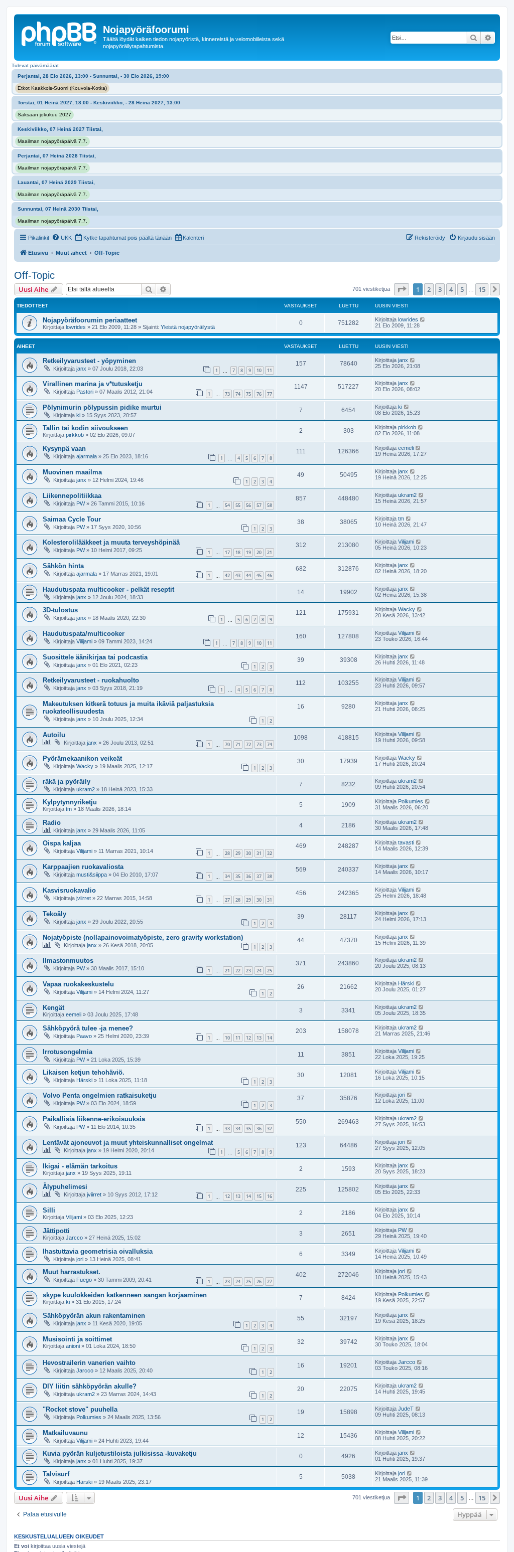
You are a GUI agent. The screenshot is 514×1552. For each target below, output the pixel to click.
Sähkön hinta (63, 566)
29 (237, 853)
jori (401, 1095)
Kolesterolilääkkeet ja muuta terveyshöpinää (111, 542)
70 (227, 744)
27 (227, 900)
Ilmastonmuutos (68, 960)
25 (269, 970)
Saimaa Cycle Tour (72, 519)
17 (227, 552)
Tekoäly (54, 914)
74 (237, 394)
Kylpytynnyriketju (70, 802)
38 (269, 876)
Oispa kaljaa (62, 843)
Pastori (84, 392)
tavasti (406, 842)
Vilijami (406, 542)
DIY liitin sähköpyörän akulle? (90, 1386)
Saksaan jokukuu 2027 (44, 114)
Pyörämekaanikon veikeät (82, 758)
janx (81, 369)
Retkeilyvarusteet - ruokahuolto (91, 680)
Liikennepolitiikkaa (72, 495)
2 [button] (429, 289)
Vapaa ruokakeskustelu (78, 984)
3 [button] (440, 289)
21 (269, 552)
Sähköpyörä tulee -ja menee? (88, 1028)
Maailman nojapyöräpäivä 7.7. (52, 141)
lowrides (76, 327)
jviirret (83, 898)
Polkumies (410, 801)
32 (269, 853)
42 (227, 575)
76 (259, 394)
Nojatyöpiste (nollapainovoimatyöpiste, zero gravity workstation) (143, 937)
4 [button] (451, 289)
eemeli (406, 448)
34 (227, 876)
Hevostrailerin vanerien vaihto (89, 1362)
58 (269, 505)
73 (227, 394)
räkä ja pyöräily (66, 781)
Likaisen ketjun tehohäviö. (83, 1072)
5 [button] (462, 289)
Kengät (53, 1007)
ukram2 (407, 495)
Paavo (84, 1036)
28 (227, 853)
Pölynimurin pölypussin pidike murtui (102, 407)
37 (259, 876)
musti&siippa (91, 875)
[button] (401, 289)
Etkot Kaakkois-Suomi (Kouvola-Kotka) (62, 88)
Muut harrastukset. (71, 1272)
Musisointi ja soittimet (77, 1339)
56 (248, 505)
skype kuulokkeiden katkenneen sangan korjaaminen (125, 1295)
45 (259, 575)
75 (248, 394)
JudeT (406, 1409)
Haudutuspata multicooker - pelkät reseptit (108, 589)
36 (248, 876)
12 (248, 1037)
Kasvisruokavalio (69, 890)
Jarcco (74, 1238)
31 (259, 853)
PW (80, 503)
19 (248, 552)
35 (237, 876)
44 (248, 575)
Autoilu (54, 735)
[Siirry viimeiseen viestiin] (423, 319)
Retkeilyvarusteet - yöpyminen (89, 361)
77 (269, 394)
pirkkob (75, 435)
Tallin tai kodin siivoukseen (85, 428)
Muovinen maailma (72, 472)
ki (78, 415)
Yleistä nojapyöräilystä (188, 327)
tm (401, 518)
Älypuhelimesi (65, 1186)
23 (248, 970)
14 (269, 1037)
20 (259, 552)
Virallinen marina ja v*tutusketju (93, 384)
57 (259, 505)
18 (237, 552)
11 (269, 370)
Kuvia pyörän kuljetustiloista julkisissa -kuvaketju (120, 1453)
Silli (49, 1210)
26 (259, 1281)
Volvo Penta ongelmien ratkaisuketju (100, 1095)
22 (237, 970)
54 (227, 505)
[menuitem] (62, 238)
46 (269, 575)
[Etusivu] (60, 33)
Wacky (406, 609)
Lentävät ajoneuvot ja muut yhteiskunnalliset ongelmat (128, 1142)
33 (227, 1128)
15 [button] (481, 289)
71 (237, 744)
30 (248, 853)
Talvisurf (56, 1474)
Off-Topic (34, 275)
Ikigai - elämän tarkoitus (80, 1166)
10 (259, 370)
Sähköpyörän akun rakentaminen (94, 1315)
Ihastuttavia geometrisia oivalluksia (98, 1251)
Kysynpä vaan (64, 448)
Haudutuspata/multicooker (83, 633)
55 (237, 505)
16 (269, 1196)
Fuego (84, 1280)
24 (259, 970)
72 (248, 744)
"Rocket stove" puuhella (80, 1409)
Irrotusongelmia (67, 1052)
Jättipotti (56, 1231)
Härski (406, 983)
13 (259, 1037)
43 (237, 575)
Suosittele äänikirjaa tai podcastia (95, 657)
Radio (52, 822)
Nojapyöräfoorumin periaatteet (90, 320)
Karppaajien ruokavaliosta (83, 867)
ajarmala (86, 456)
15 (259, 1196)
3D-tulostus (60, 610)
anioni (73, 1346)
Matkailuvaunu (65, 1433)
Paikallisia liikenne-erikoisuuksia (94, 1119)
